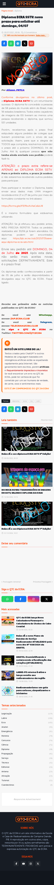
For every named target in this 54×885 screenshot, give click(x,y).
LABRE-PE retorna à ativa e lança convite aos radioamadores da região (31, 675)
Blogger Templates (25, 875)
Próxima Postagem (42, 582)
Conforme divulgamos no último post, (27, 97)
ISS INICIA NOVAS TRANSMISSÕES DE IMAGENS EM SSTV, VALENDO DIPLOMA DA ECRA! (26, 491)
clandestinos (27, 785)
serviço (27, 758)
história (27, 736)
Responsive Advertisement (27, 799)
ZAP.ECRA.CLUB (20, 318)
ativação (27, 776)
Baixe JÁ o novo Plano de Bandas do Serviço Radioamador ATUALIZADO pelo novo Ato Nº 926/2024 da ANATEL (34, 641)
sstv (38, 401)
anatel (27, 727)
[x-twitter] (46, 599)
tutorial (27, 780)
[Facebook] (4, 43)
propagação (27, 753)
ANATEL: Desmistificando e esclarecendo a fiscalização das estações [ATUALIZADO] (33, 659)
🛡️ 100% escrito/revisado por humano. (25, 35)
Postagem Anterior (12, 582)
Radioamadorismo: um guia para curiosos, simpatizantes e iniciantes (33, 690)
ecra (25, 401)
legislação (27, 713)
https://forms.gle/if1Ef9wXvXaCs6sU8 (22, 205)
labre (27, 718)
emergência (27, 731)
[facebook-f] (20, 599)
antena (27, 771)
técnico (27, 762)
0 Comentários (30, 32)
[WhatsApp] (11, 43)
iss (31, 401)
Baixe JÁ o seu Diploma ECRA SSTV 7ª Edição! (26, 528)
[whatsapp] (7, 599)
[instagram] (33, 599)
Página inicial (7, 11)
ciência (27, 744)
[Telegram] (18, 43)
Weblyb (27, 878)
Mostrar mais (46, 420)
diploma (18, 11)
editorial (27, 767)
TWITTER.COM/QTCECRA (27, 333)
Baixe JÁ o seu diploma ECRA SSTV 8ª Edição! (26, 453)
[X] (24, 43)
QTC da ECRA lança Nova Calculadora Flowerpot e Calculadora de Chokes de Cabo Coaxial (33, 622)
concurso (27, 740)
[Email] (31, 43)
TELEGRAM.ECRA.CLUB (24, 325)
